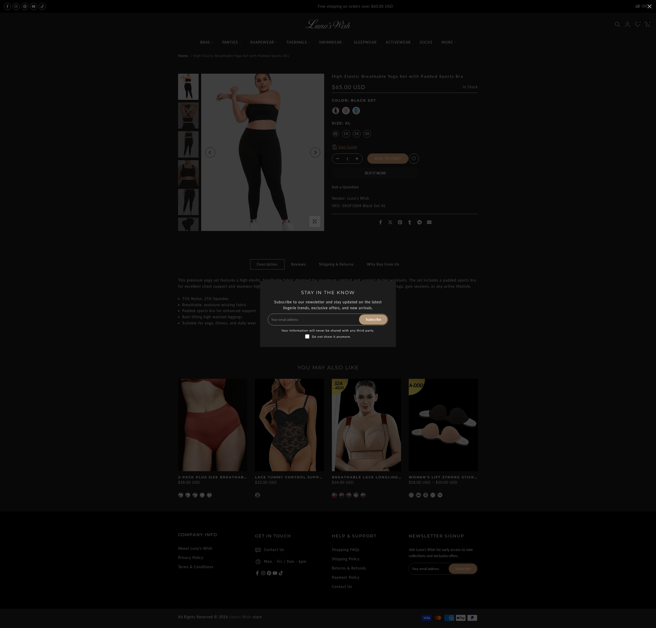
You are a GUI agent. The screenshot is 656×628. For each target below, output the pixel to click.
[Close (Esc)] (649, 6)
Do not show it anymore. (331, 337)
